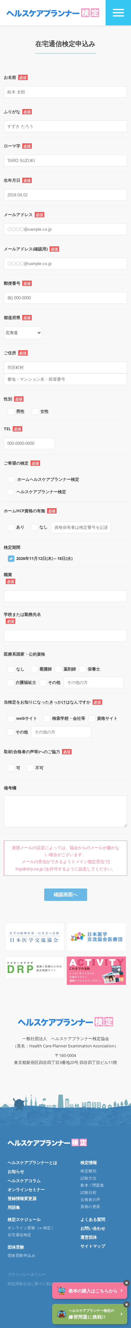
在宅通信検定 (19, 1234)
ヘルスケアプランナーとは (32, 1162)
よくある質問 (92, 1219)
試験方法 (88, 1178)
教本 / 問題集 (92, 1185)
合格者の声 (90, 1199)
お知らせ (16, 1171)
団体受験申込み (21, 1255)
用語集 (14, 1207)
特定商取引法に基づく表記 (30, 1283)
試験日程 (88, 1192)
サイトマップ (92, 1246)
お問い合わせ (92, 1228)
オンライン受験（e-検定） (31, 1227)
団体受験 (16, 1247)
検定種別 (88, 1171)
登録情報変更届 (22, 1198)
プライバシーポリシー (27, 1274)
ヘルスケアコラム (24, 1180)
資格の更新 (90, 1206)
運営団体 (88, 1237)
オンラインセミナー (26, 1189)
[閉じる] (126, 1283)
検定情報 (88, 1162)
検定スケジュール (24, 1219)
